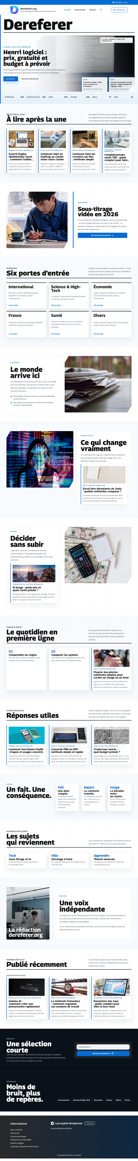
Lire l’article (11, 79)
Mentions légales (17, 1143)
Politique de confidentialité (20, 1140)
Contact (92, 10)
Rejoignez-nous (121, 2)
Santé (118, 1100)
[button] (101, 10)
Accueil (67, 10)
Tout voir (89, 1123)
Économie (98, 1100)
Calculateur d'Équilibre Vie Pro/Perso (24, 1146)
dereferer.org (28, 8)
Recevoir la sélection (101, 1053)
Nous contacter (16, 1130)
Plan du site (14, 1133)
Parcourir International (30, 79)
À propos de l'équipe (18, 1136)
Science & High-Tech (81, 1100)
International (80, 10)
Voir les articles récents (101, 235)
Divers (127, 1100)
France (109, 1100)
